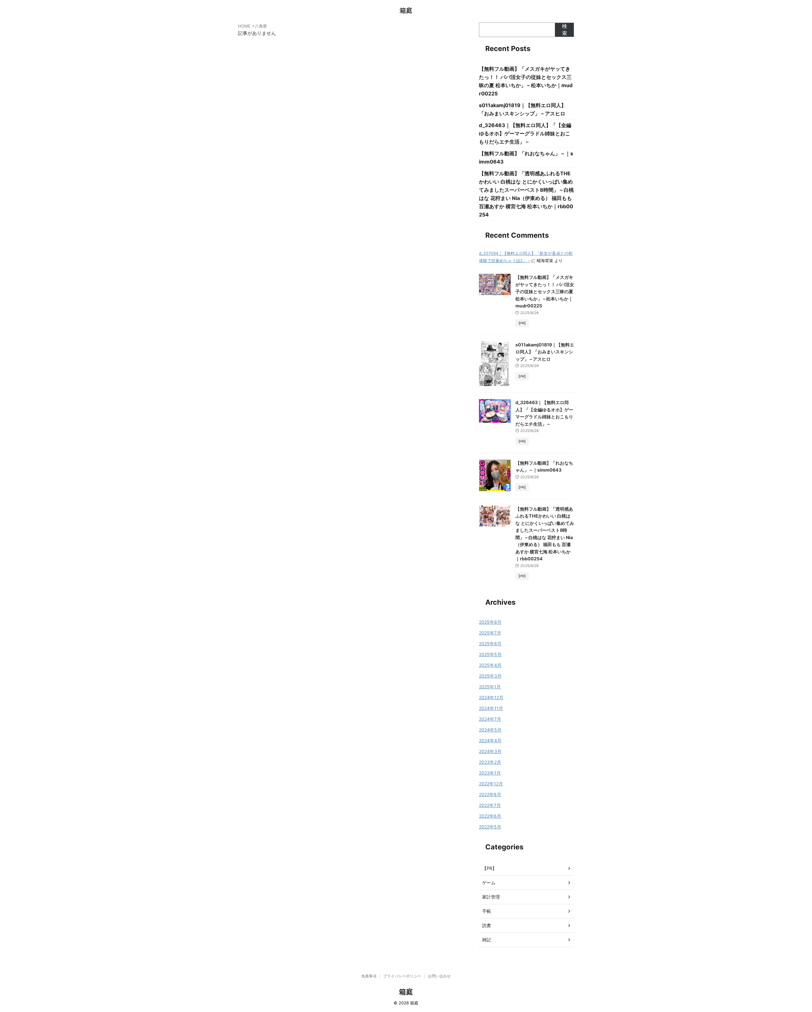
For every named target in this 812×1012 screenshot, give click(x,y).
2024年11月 (491, 708)
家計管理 (491, 896)
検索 (564, 29)
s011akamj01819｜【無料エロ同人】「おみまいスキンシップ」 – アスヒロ (544, 352)
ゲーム (488, 882)
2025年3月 (490, 676)
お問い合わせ (439, 976)
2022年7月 (490, 805)
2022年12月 (491, 783)
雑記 (486, 939)
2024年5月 (490, 729)
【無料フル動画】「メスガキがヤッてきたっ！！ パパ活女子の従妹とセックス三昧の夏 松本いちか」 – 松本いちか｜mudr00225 (544, 291)
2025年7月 (490, 632)
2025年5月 (490, 654)
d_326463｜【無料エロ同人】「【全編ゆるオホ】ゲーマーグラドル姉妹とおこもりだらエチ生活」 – (525, 133)
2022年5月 (490, 826)
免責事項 (369, 976)
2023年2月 (490, 762)
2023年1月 (490, 773)
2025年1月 (490, 686)
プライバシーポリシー (402, 976)
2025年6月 (490, 643)
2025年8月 (490, 622)
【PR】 (489, 868)
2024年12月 (491, 697)
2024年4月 (490, 740)
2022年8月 (490, 794)
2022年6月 (490, 816)
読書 (486, 925)
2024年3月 (490, 751)
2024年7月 (490, 719)
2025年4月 (490, 665)
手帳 (486, 911)
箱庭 (406, 10)
